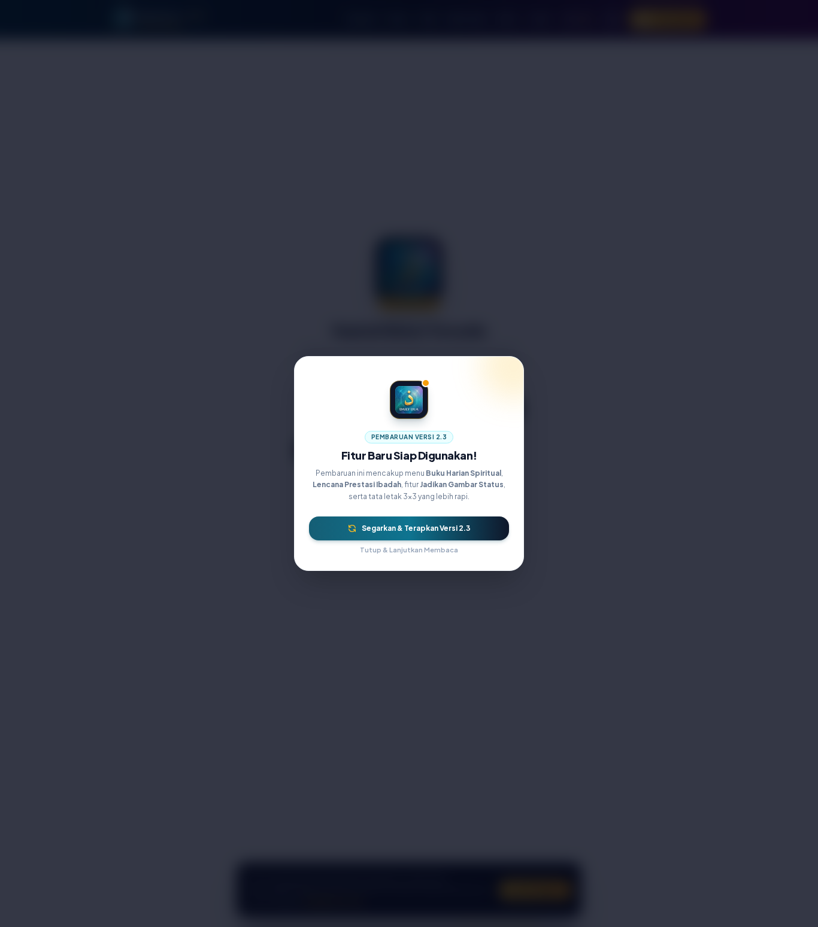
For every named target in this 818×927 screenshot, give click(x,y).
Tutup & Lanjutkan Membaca (409, 550)
